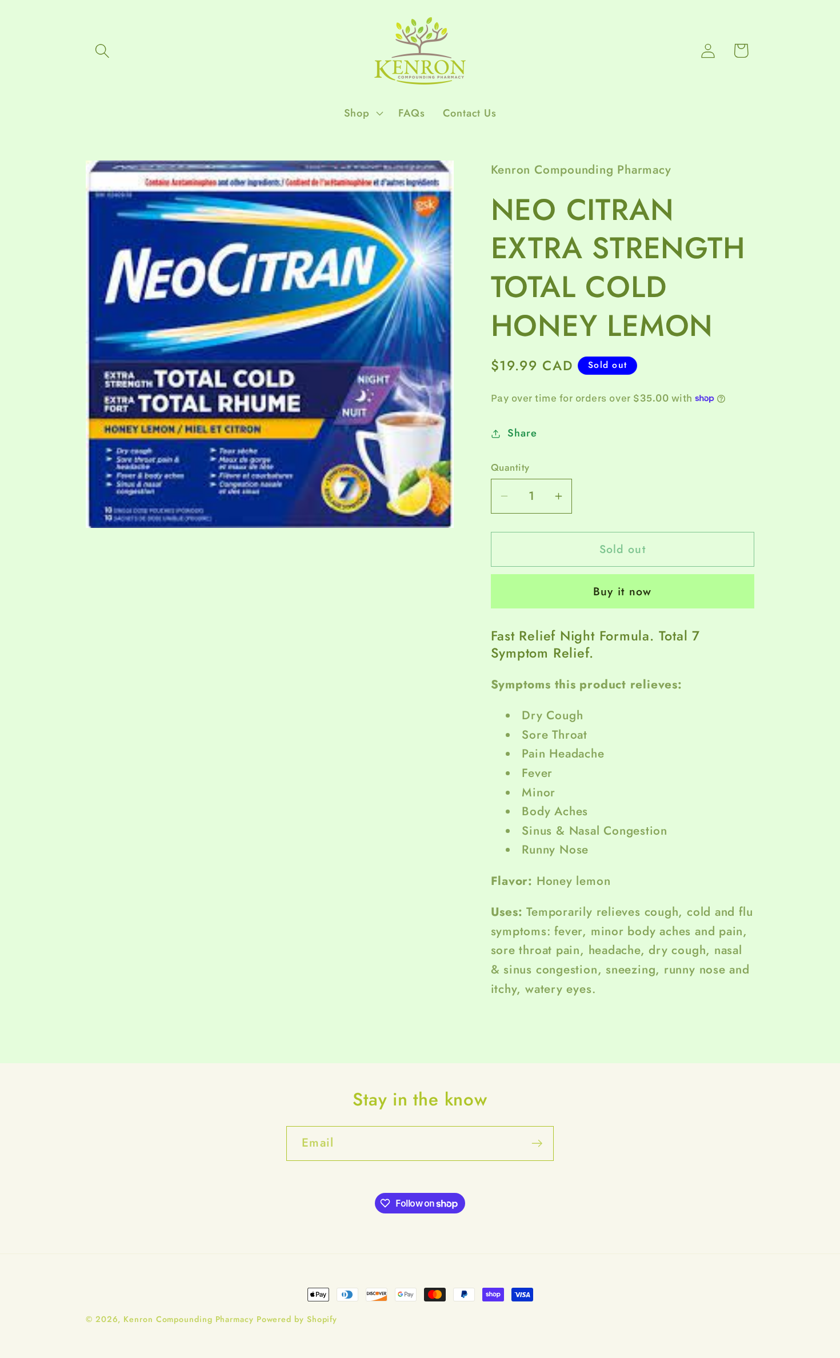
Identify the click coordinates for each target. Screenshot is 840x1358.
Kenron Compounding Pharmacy (189, 1319)
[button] (102, 50)
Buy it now (622, 591)
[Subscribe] (537, 1143)
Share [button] (522, 433)
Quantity (510, 467)
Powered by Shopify (297, 1319)
